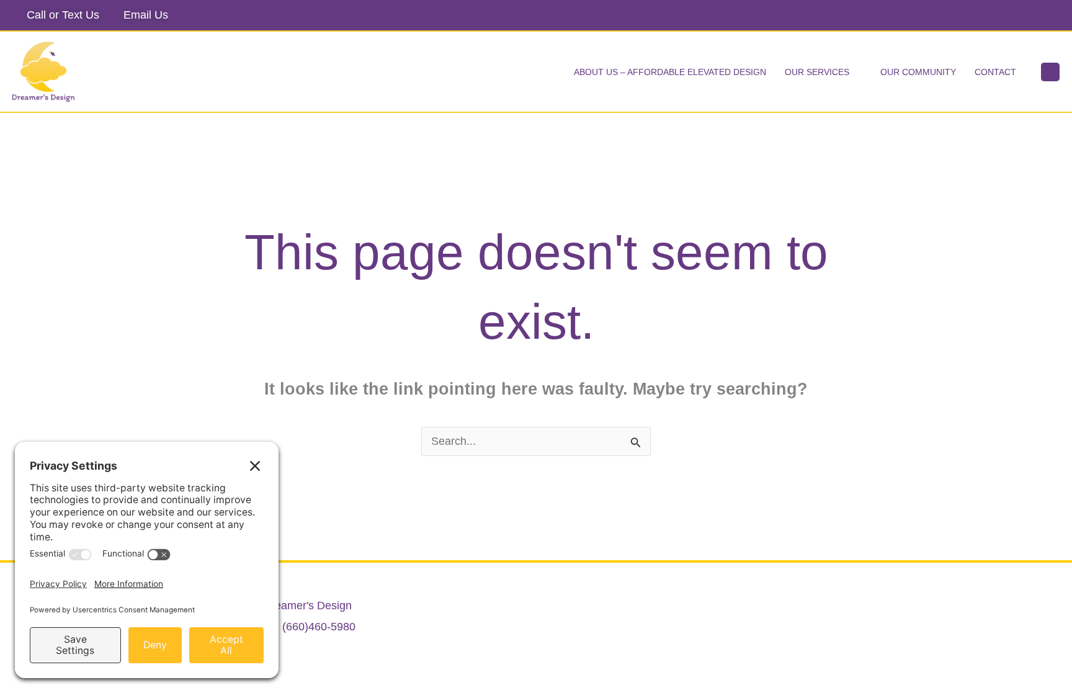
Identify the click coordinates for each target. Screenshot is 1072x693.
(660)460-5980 (318, 626)
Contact (995, 72)
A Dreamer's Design (302, 605)
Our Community (918, 72)
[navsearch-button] (1050, 72)
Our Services (817, 72)
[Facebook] (1049, 15)
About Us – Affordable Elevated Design (670, 72)
